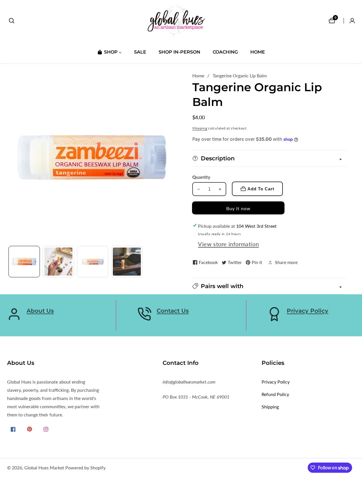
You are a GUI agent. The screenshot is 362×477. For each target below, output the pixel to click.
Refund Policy (275, 394)
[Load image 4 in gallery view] (127, 261)
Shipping (199, 128)
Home (198, 75)
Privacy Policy (307, 310)
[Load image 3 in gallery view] (92, 261)
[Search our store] (11, 21)
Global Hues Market (44, 467)
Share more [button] (286, 262)
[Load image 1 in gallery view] (24, 261)
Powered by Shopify (85, 467)
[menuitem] (109, 52)
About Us (40, 310)
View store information (228, 243)
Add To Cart (260, 188)
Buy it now (238, 208)
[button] (269, 286)
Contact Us (173, 310)
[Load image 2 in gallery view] (58, 261)
